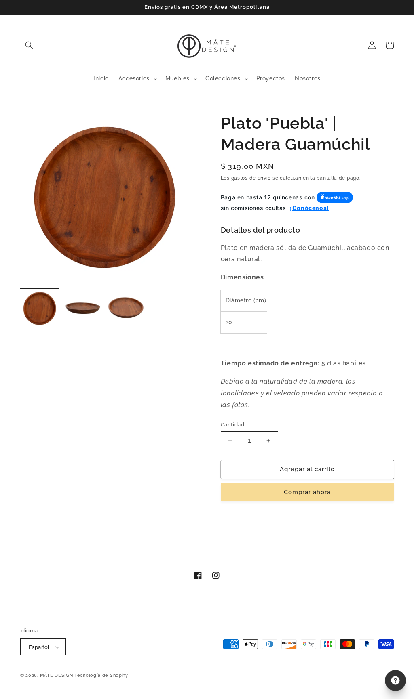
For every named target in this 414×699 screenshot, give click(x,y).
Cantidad (232, 425)
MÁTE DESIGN (56, 675)
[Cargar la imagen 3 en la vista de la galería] (125, 308)
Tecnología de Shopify (101, 675)
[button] (29, 45)
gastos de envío (251, 178)
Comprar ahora (307, 492)
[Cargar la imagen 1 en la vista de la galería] (39, 308)
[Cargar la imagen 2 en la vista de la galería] (82, 308)
